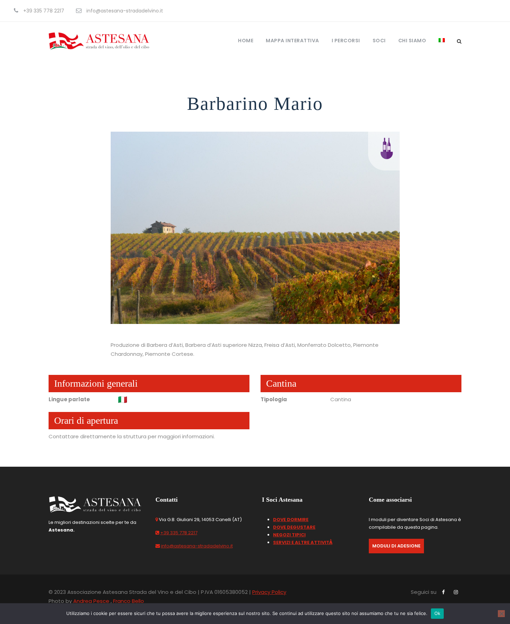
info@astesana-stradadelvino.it (197, 546)
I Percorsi (346, 40)
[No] (501, 613)
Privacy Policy (269, 592)
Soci (379, 40)
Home (245, 40)
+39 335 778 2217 (178, 532)
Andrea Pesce (91, 601)
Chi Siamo (412, 40)
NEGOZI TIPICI (289, 534)
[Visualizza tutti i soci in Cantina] (386, 147)
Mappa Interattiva (292, 40)
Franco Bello (128, 601)
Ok (437, 613)
